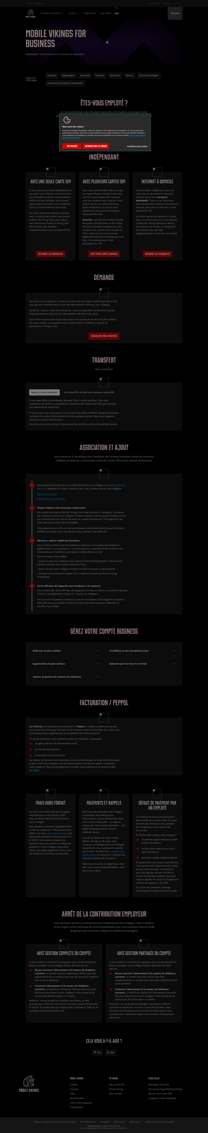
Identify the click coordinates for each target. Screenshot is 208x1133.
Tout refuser (72, 146)
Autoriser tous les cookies (96, 146)
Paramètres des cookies (137, 146)
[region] (105, 132)
